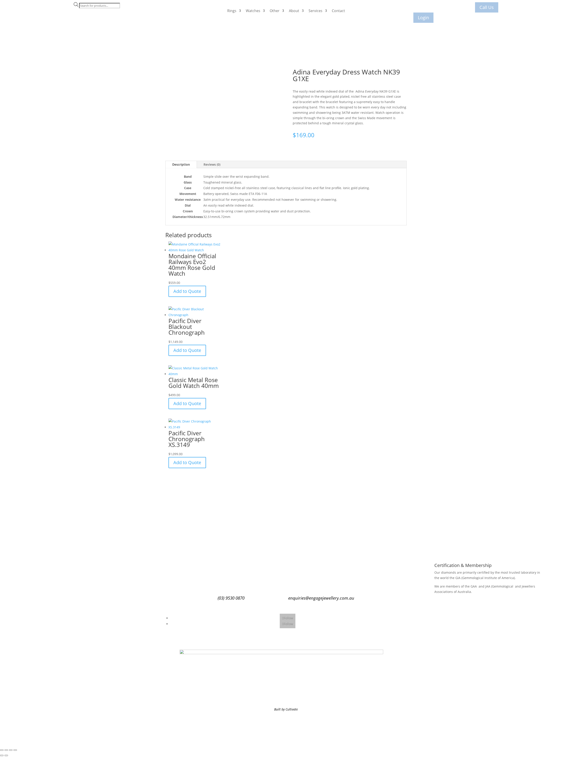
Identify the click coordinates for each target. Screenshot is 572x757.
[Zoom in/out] (2, 750)
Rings (231, 10)
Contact (338, 10)
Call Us (486, 7)
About (294, 10)
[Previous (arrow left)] (2, 755)
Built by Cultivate (286, 709)
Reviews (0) (212, 164)
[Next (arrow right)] (6, 755)
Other (275, 10)
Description (181, 164)
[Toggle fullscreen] (6, 750)
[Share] (11, 750)
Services (315, 10)
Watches (253, 10)
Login (423, 18)
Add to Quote (187, 291)
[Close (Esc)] (15, 750)
